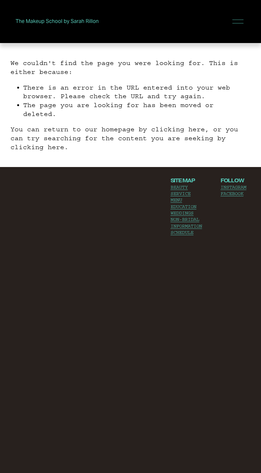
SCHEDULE (182, 232)
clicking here (178, 129)
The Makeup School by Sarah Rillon (57, 21)
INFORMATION (186, 226)
